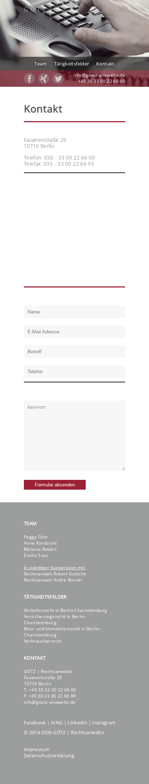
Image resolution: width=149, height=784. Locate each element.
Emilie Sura (36, 555)
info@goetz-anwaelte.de (99, 75)
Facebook (35, 722)
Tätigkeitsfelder (71, 63)
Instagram (103, 722)
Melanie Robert (40, 549)
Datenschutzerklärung (49, 756)
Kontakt (105, 63)
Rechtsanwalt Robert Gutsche (55, 574)
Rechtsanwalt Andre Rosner (53, 580)
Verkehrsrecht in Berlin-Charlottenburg (65, 610)
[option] (74, 43)
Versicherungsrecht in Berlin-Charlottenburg (55, 619)
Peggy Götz (36, 537)
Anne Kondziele (40, 543)
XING (57, 722)
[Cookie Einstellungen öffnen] (13, 774)
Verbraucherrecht (43, 641)
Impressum (37, 749)
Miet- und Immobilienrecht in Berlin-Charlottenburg (62, 632)
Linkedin (77, 722)
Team (40, 63)
